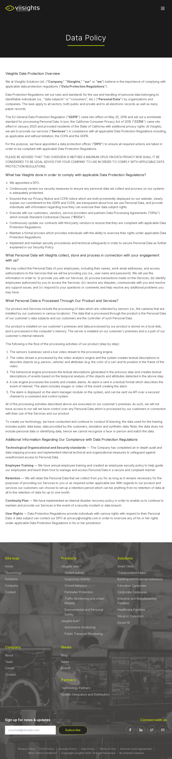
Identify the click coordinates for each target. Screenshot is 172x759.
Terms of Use (107, 748)
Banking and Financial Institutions (140, 579)
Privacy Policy (26, 748)
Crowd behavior (76, 585)
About (9, 655)
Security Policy (68, 748)
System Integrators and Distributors (85, 694)
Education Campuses (131, 585)
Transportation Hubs (131, 573)
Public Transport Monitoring (84, 633)
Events (65, 668)
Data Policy (88, 748)
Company (11, 585)
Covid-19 (123, 622)
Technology (13, 573)
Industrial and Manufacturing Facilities (136, 601)
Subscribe (73, 730)
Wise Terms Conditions (42, 753)
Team (9, 662)
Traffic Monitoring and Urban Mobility (84, 601)
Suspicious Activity (77, 579)
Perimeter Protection (79, 592)
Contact (10, 592)
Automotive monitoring (80, 627)
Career (10, 668)
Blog (64, 655)
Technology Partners (75, 688)
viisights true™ (70, 621)
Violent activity (75, 573)
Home (9, 566)
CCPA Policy (46, 748)
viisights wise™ (71, 566)
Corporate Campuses (132, 592)
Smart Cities (125, 566)
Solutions (11, 579)
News (65, 662)
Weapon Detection (130, 616)
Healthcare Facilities (131, 609)
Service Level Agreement (136, 748)
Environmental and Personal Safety (84, 612)
